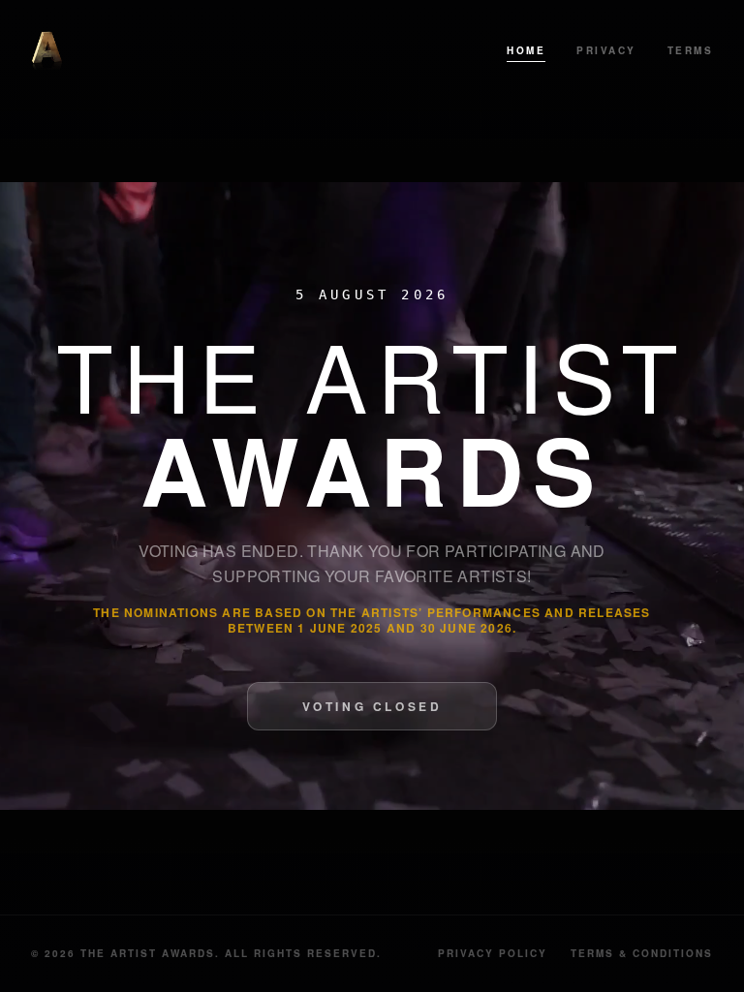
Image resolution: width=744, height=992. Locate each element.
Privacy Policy (492, 953)
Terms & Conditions (642, 953)
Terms (690, 50)
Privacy (606, 50)
